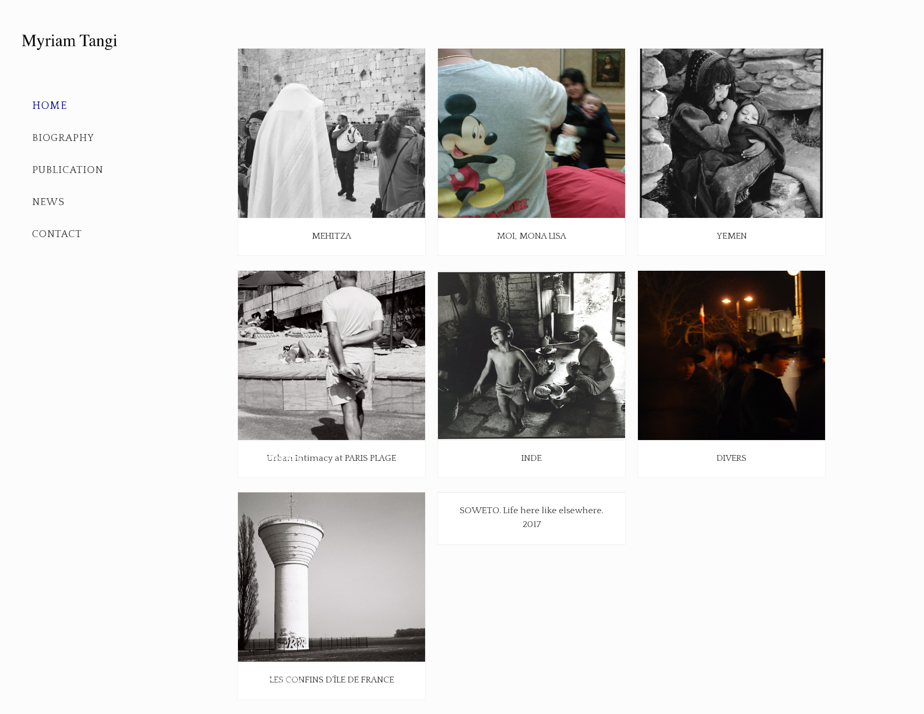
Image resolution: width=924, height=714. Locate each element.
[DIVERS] (731, 356)
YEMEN (732, 236)
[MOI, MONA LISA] (531, 133)
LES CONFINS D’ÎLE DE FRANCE (332, 680)
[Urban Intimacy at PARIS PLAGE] (331, 356)
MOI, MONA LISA (531, 236)
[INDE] (531, 356)
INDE (531, 458)
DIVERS (731, 458)
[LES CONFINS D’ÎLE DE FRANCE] (331, 578)
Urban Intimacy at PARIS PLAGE (331, 458)
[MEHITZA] (331, 133)
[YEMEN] (731, 133)
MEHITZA (331, 236)
